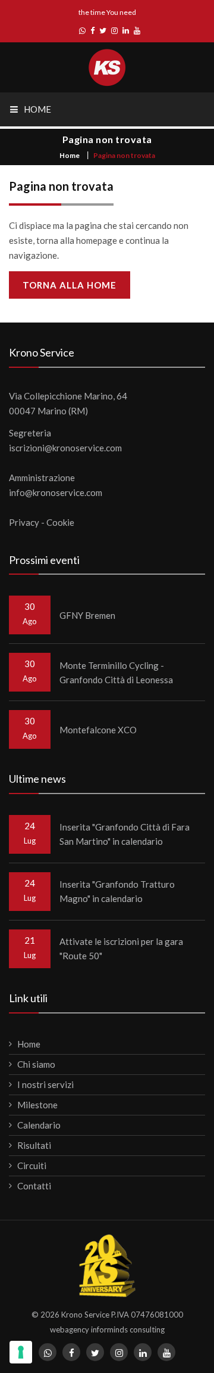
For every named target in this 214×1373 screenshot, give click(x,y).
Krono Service (85, 1314)
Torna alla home (70, 285)
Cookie (60, 522)
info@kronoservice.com (55, 492)
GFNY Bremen (87, 615)
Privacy (24, 522)
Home (69, 155)
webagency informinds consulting (107, 1329)
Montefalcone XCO (98, 729)
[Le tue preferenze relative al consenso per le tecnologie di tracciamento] (21, 1352)
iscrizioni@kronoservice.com (65, 447)
